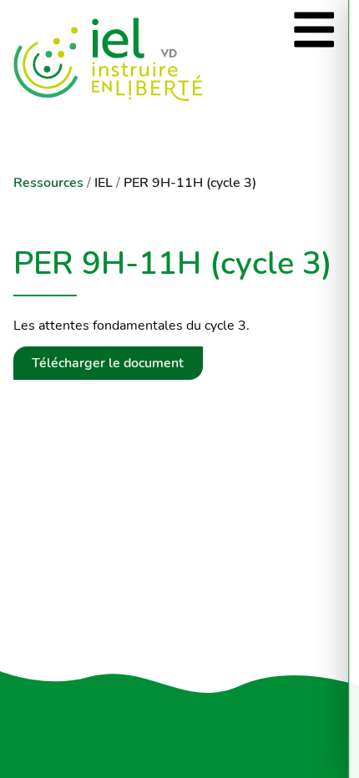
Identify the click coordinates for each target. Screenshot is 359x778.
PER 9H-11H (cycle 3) (190, 183)
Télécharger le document (108, 363)
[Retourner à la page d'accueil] (157, 59)
